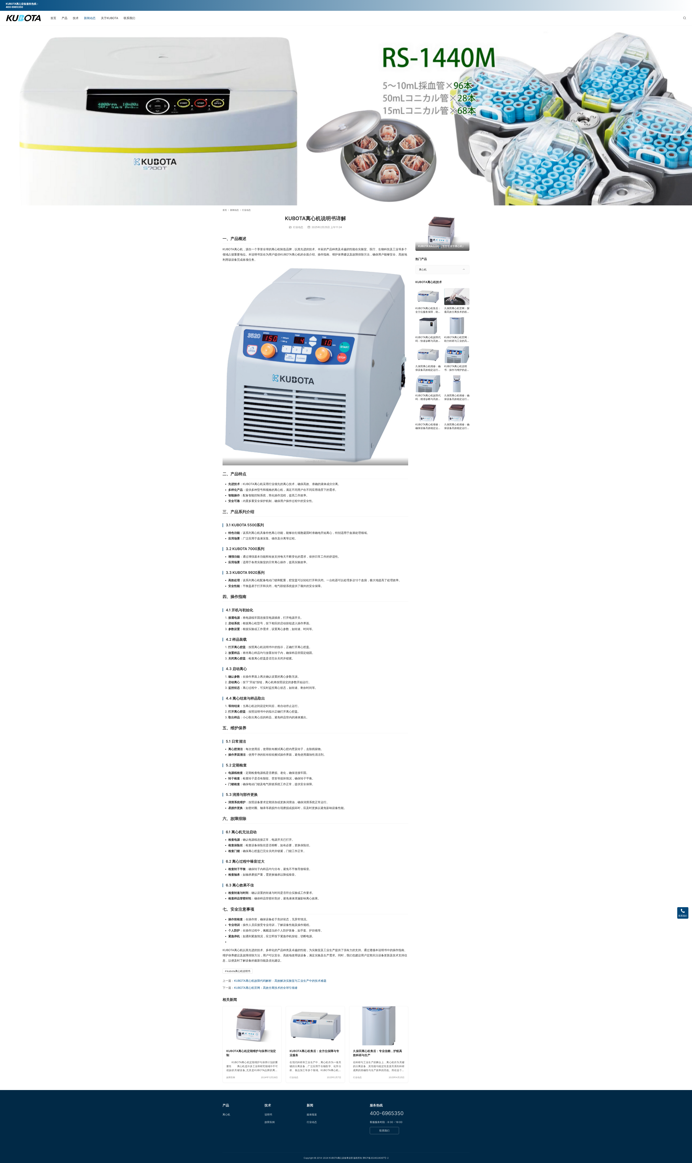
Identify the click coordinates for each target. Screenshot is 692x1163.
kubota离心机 (312, 461)
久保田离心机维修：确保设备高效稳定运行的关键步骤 (428, 368)
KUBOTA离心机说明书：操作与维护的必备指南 (456, 368)
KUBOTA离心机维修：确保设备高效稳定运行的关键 (428, 426)
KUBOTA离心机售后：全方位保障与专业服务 (314, 1053)
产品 (64, 18)
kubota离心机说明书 (238, 971)
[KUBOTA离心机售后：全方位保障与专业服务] (315, 1025)
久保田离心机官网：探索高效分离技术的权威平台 (456, 310)
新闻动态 (90, 18)
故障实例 (230, 1077)
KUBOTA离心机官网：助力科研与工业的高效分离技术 (456, 339)
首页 (53, 18)
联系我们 (129, 18)
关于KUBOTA (109, 18)
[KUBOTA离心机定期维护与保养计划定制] (252, 1025)
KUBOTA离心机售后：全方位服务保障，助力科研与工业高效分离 (428, 310)
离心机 (423, 269)
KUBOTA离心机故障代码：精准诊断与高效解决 (428, 397)
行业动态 (298, 227)
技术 (76, 18)
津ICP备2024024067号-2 (376, 1158)
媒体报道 (312, 1114)
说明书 (268, 1114)
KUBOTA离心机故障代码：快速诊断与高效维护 (428, 339)
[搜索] (684, 18)
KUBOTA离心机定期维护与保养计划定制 (251, 1053)
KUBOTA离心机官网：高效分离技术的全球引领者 (266, 987)
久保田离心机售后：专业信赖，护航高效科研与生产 (377, 1053)
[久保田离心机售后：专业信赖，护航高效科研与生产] (378, 1025)
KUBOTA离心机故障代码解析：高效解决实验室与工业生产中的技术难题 (280, 980)
